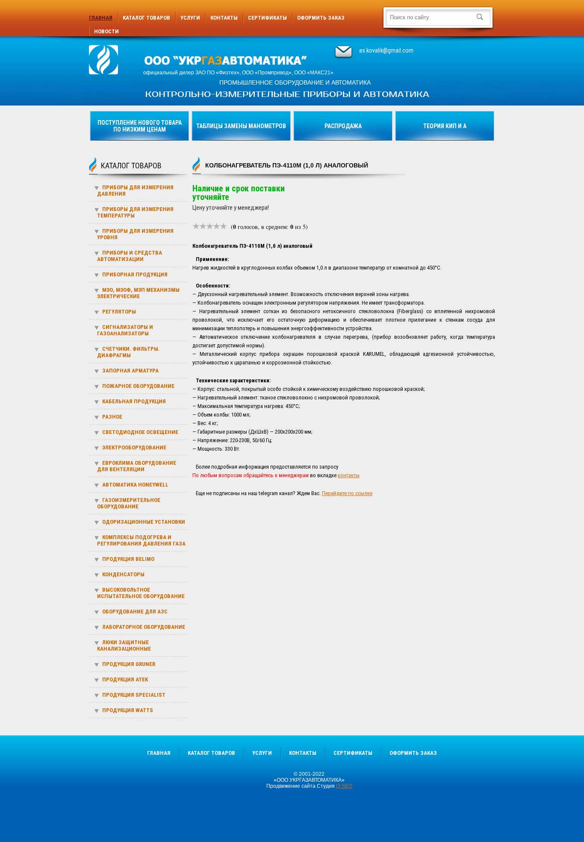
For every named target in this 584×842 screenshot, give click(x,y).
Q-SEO (344, 786)
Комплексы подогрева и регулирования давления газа (141, 540)
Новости (106, 31)
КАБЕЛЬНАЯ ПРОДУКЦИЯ (134, 401)
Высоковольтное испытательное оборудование (141, 593)
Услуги (190, 18)
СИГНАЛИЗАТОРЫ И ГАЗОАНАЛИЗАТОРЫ (125, 330)
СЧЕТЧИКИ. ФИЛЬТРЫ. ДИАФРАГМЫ (128, 352)
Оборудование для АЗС (135, 611)
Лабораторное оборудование (143, 627)
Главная (100, 18)
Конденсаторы (123, 574)
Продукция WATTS (127, 710)
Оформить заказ (321, 18)
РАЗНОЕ (112, 417)
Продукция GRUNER (128, 664)
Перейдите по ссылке (347, 493)
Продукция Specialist (133, 695)
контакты (349, 475)
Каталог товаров (146, 18)
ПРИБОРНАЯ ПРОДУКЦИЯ (135, 274)
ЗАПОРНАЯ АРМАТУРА (130, 370)
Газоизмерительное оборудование (128, 503)
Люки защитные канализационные (124, 645)
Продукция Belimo (128, 559)
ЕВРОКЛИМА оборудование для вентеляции (136, 466)
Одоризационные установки (143, 522)
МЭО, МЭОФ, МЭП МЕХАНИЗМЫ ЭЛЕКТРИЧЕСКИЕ (138, 293)
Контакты (224, 18)
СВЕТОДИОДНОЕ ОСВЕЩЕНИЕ (140, 432)
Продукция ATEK (125, 679)
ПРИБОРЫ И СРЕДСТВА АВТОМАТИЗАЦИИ (129, 255)
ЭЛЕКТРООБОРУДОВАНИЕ (134, 447)
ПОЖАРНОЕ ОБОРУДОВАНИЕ (138, 386)
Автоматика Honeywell (135, 484)
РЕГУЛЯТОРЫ (119, 311)
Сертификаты (267, 18)
